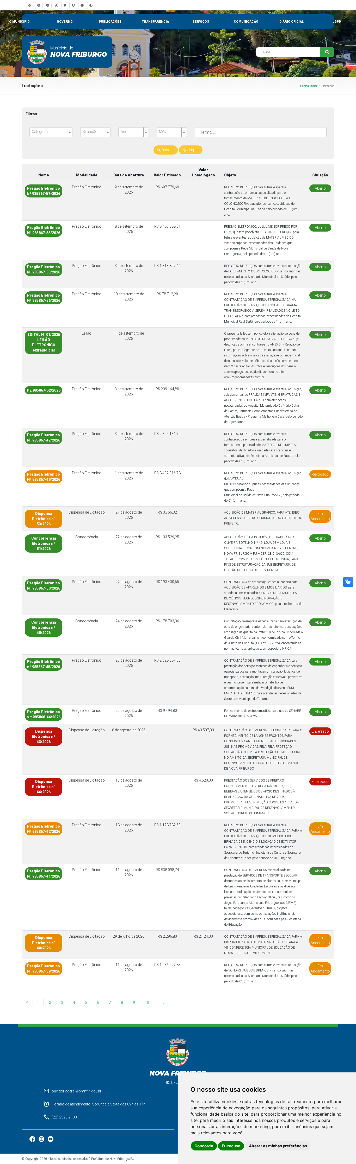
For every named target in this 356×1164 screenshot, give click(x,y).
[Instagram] (41, 1139)
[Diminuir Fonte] (47, 5)
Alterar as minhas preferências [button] (278, 1145)
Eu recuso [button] (231, 1145)
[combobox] (50, 132)
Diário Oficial (291, 21)
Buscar (167, 150)
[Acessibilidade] (30, 5)
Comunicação (246, 21)
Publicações (110, 21)
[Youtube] (50, 1139)
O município (19, 21)
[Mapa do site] (65, 5)
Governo (65, 21)
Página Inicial (308, 85)
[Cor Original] (82, 5)
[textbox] (49, 132)
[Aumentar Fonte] (38, 5)
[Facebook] (32, 1139)
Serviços (201, 21)
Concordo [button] (203, 1145)
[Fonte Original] (56, 5)
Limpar (192, 150)
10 (147, 1002)
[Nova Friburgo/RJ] (37, 52)
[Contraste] (91, 5)
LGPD (337, 21)
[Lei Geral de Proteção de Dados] (73, 5)
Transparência (155, 21)
